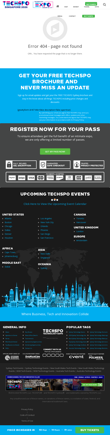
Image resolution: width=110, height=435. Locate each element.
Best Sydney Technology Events (78, 338)
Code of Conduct (27, 415)
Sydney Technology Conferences (78, 345)
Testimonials (29, 338)
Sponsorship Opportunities (33, 342)
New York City (47, 222)
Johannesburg (11, 256)
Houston (9, 237)
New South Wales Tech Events (63, 368)
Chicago (8, 226)
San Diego (45, 234)
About (7, 332)
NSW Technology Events (44, 371)
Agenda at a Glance (11, 335)
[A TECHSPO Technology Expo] (53, 334)
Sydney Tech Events (14, 368)
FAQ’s (7, 348)
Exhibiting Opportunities (33, 345)
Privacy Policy (27, 409)
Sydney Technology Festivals (99, 332)
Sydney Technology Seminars (99, 342)
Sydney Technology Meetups (98, 338)
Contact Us (28, 348)
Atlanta (8, 218)
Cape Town (10, 252)
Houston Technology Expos (77, 348)
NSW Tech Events (24, 371)
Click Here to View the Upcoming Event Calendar (55, 204)
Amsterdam (81, 240)
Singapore (45, 257)
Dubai (7, 266)
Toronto (80, 218)
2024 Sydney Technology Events (78, 335)
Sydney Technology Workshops (99, 348)
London (80, 231)
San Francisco (47, 237)
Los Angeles (46, 218)
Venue (7, 338)
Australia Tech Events (65, 371)
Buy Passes (28, 332)
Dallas (7, 230)
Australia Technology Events (89, 371)
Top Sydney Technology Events (78, 342)
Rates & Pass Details (31, 335)
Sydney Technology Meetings (99, 335)
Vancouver (81, 222)
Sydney (44, 268)
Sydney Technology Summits (99, 345)
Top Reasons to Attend (12, 345)
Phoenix (44, 230)
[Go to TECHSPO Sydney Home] (28, 4)
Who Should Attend (11, 342)
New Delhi (45, 253)
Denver (8, 234)
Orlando (44, 226)
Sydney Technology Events (77, 332)
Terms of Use (27, 421)
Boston (8, 222)
